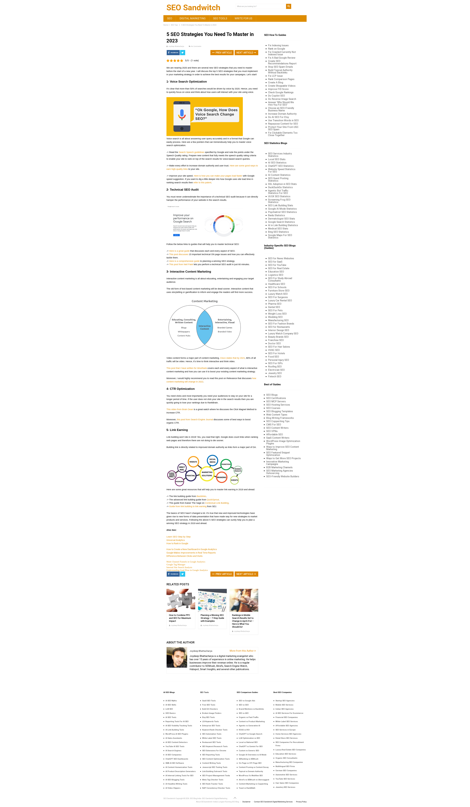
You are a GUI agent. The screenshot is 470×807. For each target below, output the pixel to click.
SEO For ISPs (275, 363)
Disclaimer (246, 802)
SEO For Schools (277, 287)
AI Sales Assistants (173, 738)
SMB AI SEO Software (174, 763)
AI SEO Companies (173, 755)
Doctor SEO (274, 343)
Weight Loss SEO (277, 313)
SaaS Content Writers (277, 437)
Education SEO (276, 271)
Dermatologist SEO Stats (281, 218)
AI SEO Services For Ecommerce (289, 713)
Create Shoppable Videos (281, 85)
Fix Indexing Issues (278, 45)
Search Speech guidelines (191, 152)
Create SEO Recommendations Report (282, 62)
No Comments (196, 46)
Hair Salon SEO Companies (287, 783)
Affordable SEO (274, 434)
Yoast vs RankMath (247, 788)
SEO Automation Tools (211, 734)
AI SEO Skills (170, 705)
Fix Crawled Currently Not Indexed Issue (282, 53)
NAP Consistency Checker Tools (216, 788)
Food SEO (273, 356)
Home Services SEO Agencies (288, 734)
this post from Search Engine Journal (195, 419)
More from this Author (242, 650)
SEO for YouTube (277, 265)
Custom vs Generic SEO (249, 750)
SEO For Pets (275, 310)
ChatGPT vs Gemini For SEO (251, 746)
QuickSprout (213, 499)
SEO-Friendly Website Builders (282, 476)
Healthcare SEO (276, 283)
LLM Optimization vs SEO (249, 738)
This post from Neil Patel (181, 264)
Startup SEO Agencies (285, 701)
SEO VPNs (272, 431)
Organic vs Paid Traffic (249, 717)
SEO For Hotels (276, 353)
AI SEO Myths (171, 701)
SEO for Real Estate (278, 268)
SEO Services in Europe (286, 730)
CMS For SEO (273, 424)
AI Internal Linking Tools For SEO (179, 775)
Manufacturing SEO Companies (289, 762)
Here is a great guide (179, 251)
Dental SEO (274, 307)
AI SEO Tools (170, 717)
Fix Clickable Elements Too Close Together (283, 134)
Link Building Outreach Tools (214, 771)
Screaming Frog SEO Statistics (279, 201)
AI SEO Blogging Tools (174, 780)
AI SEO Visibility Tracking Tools (178, 726)
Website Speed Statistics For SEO (281, 170)
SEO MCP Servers (276, 401)
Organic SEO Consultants (286, 758)
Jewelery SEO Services (285, 787)
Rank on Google (276, 48)
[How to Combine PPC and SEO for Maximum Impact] (180, 600)
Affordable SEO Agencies (287, 726)
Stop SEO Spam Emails (280, 66)
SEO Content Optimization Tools (216, 759)
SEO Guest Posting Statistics (278, 179)
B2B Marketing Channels (279, 467)
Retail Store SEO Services (287, 738)
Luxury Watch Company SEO (283, 333)
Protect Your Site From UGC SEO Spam (283, 128)
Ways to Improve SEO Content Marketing (282, 448)
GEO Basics (170, 713)
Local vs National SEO (248, 742)
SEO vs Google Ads (247, 701)
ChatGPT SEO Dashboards (176, 759)
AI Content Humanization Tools (178, 767)
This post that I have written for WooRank (186, 368)
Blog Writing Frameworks (280, 417)
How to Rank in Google (177, 543)
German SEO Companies (286, 770)
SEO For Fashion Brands (281, 323)
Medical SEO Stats (278, 228)
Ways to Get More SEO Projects (283, 458)
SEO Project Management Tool (215, 775)
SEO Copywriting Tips (277, 421)
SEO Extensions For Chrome (214, 750)
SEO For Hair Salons (279, 346)
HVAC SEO (274, 350)
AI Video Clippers (172, 788)
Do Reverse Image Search (282, 99)
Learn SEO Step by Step (178, 537)
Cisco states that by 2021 (232, 358)
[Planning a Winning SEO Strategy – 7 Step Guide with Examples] (212, 600)
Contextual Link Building (217, 503)
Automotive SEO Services (286, 775)
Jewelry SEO (275, 373)
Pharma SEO (274, 303)
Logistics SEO (275, 274)
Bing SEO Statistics (278, 231)
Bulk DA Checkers (210, 709)
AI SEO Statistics (277, 162)
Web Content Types (276, 414)
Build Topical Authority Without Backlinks (280, 71)
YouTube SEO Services (285, 779)
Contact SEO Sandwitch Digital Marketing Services (273, 802)
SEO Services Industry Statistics (280, 154)
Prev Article (223, 52)
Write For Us (243, 18)
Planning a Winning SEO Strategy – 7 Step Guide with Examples (212, 618)
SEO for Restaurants (279, 326)
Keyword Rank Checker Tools (214, 730)
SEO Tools (220, 18)
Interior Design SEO (278, 330)
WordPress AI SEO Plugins (176, 734)
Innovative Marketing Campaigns (277, 463)
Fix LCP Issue (275, 75)
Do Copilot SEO (276, 95)
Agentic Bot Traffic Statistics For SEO (278, 192)
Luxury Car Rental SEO (280, 300)
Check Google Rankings (281, 92)
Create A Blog (275, 82)
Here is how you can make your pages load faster (218, 176)
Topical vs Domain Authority (251, 771)
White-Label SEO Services (287, 721)
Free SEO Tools (208, 705)
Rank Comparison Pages (281, 79)
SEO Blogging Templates (279, 411)
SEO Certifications (276, 398)
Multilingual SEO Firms (285, 766)
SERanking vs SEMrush (248, 759)
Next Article (245, 52)
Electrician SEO (276, 369)
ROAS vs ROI (244, 730)
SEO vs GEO (244, 705)
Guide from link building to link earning (187, 506)
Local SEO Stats (276, 159)
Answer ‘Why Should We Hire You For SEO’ (281, 103)
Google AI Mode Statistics (282, 208)
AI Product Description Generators (180, 771)
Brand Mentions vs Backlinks (251, 709)
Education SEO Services (286, 754)
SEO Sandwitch (193, 8)
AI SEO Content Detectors (176, 742)
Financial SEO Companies (287, 717)
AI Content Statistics (279, 174)
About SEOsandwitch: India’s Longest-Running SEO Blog (217, 802)
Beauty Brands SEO (278, 336)
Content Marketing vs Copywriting (253, 784)
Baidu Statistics (276, 215)
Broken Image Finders (211, 713)
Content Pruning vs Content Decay (254, 767)
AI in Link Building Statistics (283, 225)
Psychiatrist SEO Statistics (282, 212)
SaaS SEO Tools (209, 701)
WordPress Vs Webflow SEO (251, 775)
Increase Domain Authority (282, 113)
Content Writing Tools (211, 763)
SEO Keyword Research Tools (215, 746)
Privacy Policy (301, 802)
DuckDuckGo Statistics (280, 187)
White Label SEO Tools (211, 738)
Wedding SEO (275, 317)
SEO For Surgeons (278, 297)
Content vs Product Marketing (252, 721)
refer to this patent (202, 182)
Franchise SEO (276, 340)
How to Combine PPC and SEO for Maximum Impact (180, 618)
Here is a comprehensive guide (184, 261)
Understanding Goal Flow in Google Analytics (187, 570)
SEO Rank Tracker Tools (212, 784)
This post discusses (178, 254)
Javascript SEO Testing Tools (214, 767)
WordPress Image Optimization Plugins (283, 442)
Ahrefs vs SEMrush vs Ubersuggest (254, 780)
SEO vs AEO (244, 713)
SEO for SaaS (275, 261)
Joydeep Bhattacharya (176, 46)
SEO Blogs (272, 394)
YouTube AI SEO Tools (174, 746)
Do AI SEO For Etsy (278, 117)
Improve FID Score (278, 89)
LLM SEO (169, 709)
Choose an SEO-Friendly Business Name (281, 109)
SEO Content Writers (277, 427)
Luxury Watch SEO (278, 293)
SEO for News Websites (281, 258)
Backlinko (201, 496)
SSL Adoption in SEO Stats (282, 184)
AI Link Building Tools (174, 730)
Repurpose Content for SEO (283, 123)
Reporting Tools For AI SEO (177, 721)
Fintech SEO (274, 376)
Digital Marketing (193, 18)
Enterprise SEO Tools (211, 726)
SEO (169, 18)
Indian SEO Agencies (285, 709)
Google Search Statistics (281, 221)
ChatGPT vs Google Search (250, 734)
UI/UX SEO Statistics (279, 196)
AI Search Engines (173, 750)
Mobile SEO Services (284, 705)
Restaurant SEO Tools (211, 742)
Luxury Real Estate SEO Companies (291, 750)
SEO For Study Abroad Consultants (280, 279)
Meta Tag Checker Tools (212, 780)
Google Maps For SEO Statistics (280, 236)
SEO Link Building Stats (280, 205)
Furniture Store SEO (278, 290)
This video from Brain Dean (179, 409)
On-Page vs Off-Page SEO (250, 763)
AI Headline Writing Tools (176, 784)
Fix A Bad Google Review (281, 57)
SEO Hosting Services (278, 404)
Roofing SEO (275, 366)
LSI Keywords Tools (210, 721)
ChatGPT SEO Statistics (281, 165)
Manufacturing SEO (278, 320)
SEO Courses (273, 408)
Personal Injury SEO (278, 359)
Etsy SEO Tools (208, 717)
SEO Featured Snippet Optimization (278, 453)
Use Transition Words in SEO (283, 120)
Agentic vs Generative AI (249, 726)
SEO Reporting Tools (211, 755)
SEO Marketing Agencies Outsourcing (279, 472)
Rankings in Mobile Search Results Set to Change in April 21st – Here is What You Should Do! (243, 621)
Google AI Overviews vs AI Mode (252, 755)
